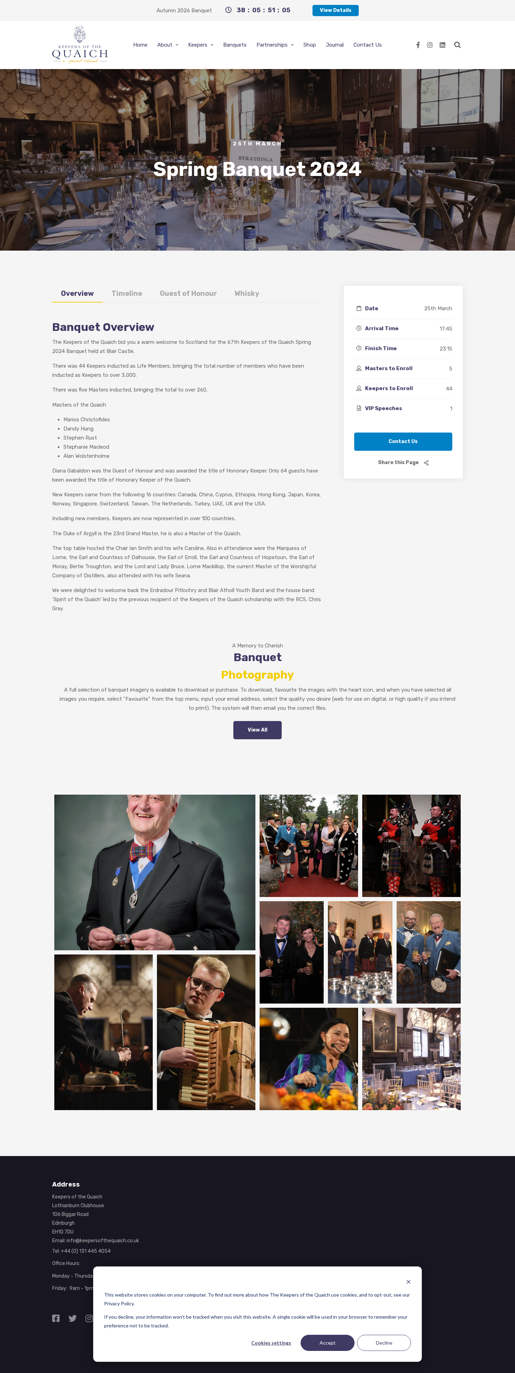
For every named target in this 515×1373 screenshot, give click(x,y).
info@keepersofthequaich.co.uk (103, 1240)
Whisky (246, 293)
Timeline (126, 293)
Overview (77, 293)
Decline (384, 1343)
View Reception (428, 974)
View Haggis (206, 1045)
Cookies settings (271, 1343)
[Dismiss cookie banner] (408, 1281)
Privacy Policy (118, 1303)
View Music (291, 969)
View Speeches (360, 969)
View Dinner (103, 1045)
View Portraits (155, 885)
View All (257, 730)
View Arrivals (309, 858)
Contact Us (403, 441)
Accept (328, 1343)
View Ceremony (411, 858)
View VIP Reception (411, 1071)
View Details (335, 10)
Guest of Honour (188, 293)
